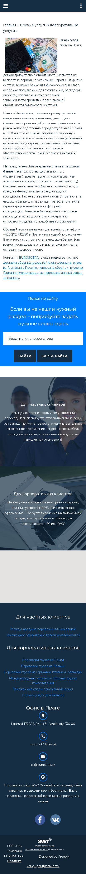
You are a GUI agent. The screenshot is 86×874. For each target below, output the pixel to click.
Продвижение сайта (36, 849)
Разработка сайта (44, 845)
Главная (10, 25)
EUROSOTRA (29, 257)
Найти (25, 356)
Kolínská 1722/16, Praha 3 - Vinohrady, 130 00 (43, 724)
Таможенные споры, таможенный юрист (43, 689)
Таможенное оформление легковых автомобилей (43, 635)
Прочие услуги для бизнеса (43, 695)
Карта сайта (55, 356)
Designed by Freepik (54, 856)
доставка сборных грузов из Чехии (29, 263)
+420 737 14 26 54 (43, 744)
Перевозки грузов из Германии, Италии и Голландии (43, 672)
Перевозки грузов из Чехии (43, 660)
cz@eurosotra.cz (43, 765)
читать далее (43, 445)
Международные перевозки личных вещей (43, 629)
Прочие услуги (33, 25)
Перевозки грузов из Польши (43, 666)
